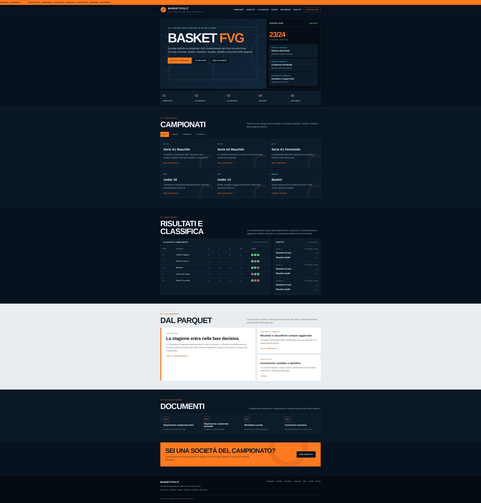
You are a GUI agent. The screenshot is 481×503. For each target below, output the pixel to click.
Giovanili (201, 134)
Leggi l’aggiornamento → (178, 356)
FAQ (304, 481)
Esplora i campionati (179, 60)
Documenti (285, 9)
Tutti (164, 134)
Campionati (238, 9)
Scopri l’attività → (280, 193)
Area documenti (219, 60)
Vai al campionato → (269, 348)
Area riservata (306, 454)
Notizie (274, 9)
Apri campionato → (172, 163)
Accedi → (264, 376)
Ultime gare (200, 60)
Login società (312, 9)
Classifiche (263, 9)
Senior (175, 134)
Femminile (187, 134)
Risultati (251, 9)
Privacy (318, 481)
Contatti (297, 9)
